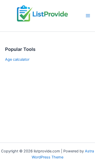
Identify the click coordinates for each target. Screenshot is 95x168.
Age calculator (17, 59)
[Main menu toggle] (88, 15)
